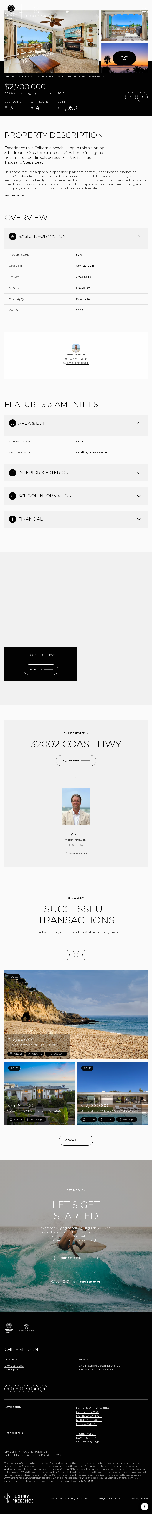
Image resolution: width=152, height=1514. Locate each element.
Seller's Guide (87, 1442)
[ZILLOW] (43, 1388)
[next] (82, 955)
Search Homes (87, 1411)
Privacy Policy (139, 1498)
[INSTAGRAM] (17, 1388)
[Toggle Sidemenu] (144, 11)
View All (124, 58)
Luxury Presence (77, 1498)
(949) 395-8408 (77, 359)
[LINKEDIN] (26, 1388)
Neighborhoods (89, 1419)
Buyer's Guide (87, 1438)
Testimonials (86, 1433)
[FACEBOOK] (8, 1388)
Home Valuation (89, 1415)
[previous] (70, 955)
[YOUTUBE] (35, 1388)
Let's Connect (86, 1423)
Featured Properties (93, 1407)
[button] (76, 1258)
